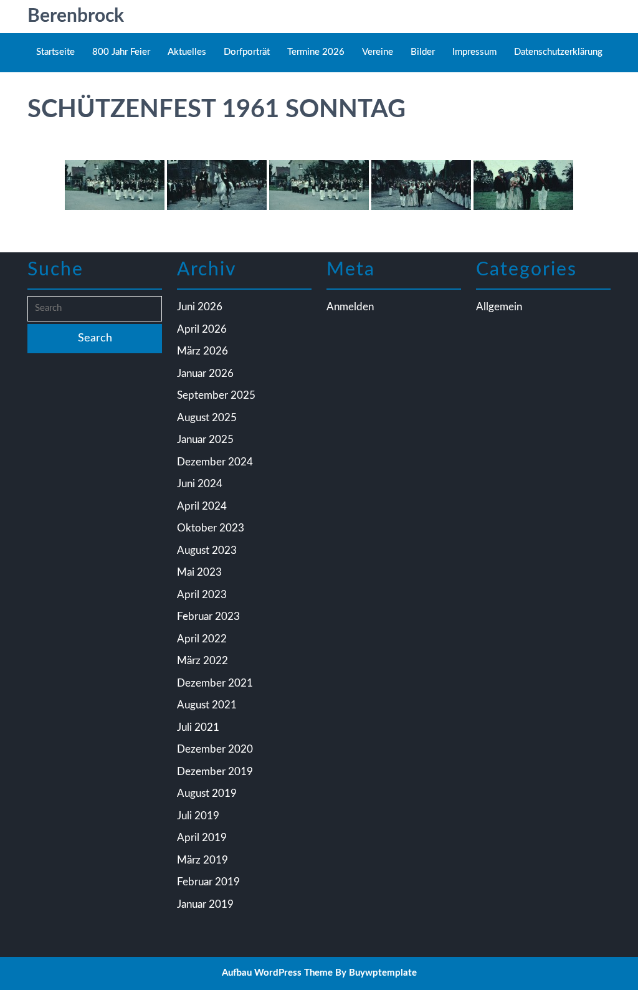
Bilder (423, 52)
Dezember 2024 (215, 462)
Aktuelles (187, 52)
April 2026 (202, 329)
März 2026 (202, 351)
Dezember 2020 (215, 749)
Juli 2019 (198, 816)
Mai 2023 (199, 572)
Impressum (474, 52)
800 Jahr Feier (121, 52)
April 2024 (202, 506)
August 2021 (207, 705)
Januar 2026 (205, 373)
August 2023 (207, 550)
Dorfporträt (247, 52)
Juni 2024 (199, 483)
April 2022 (202, 639)
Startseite (55, 52)
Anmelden (350, 307)
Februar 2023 (208, 616)
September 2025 (216, 395)
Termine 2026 (316, 52)
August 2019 (207, 793)
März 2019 (202, 860)
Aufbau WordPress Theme (277, 973)
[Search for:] (94, 308)
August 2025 (207, 417)
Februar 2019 (208, 882)
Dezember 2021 (215, 683)
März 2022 (202, 660)
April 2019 (202, 837)
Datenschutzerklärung (558, 52)
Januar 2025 (205, 439)
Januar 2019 (205, 904)
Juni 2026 (199, 307)
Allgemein (499, 307)
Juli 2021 (198, 727)
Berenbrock (75, 16)
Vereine (377, 52)
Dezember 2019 (215, 771)
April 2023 (202, 594)
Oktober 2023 (210, 528)
